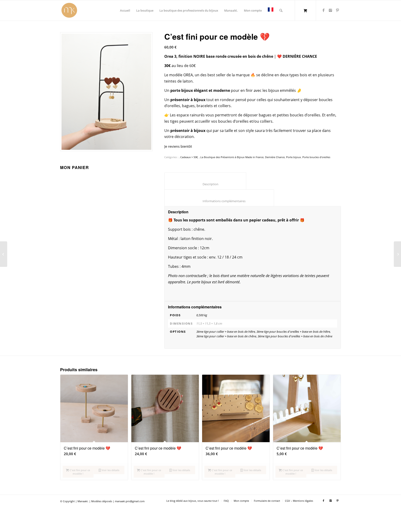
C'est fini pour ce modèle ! (79, 471)
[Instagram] (330, 10)
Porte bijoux (293, 157)
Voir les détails (110, 470)
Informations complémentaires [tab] (219, 201)
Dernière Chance (275, 157)
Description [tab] (205, 184)
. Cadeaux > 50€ (188, 157)
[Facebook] (323, 10)
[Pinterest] (337, 10)
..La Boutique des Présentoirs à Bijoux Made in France (231, 157)
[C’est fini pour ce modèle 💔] (3, 254)
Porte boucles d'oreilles (316, 157)
